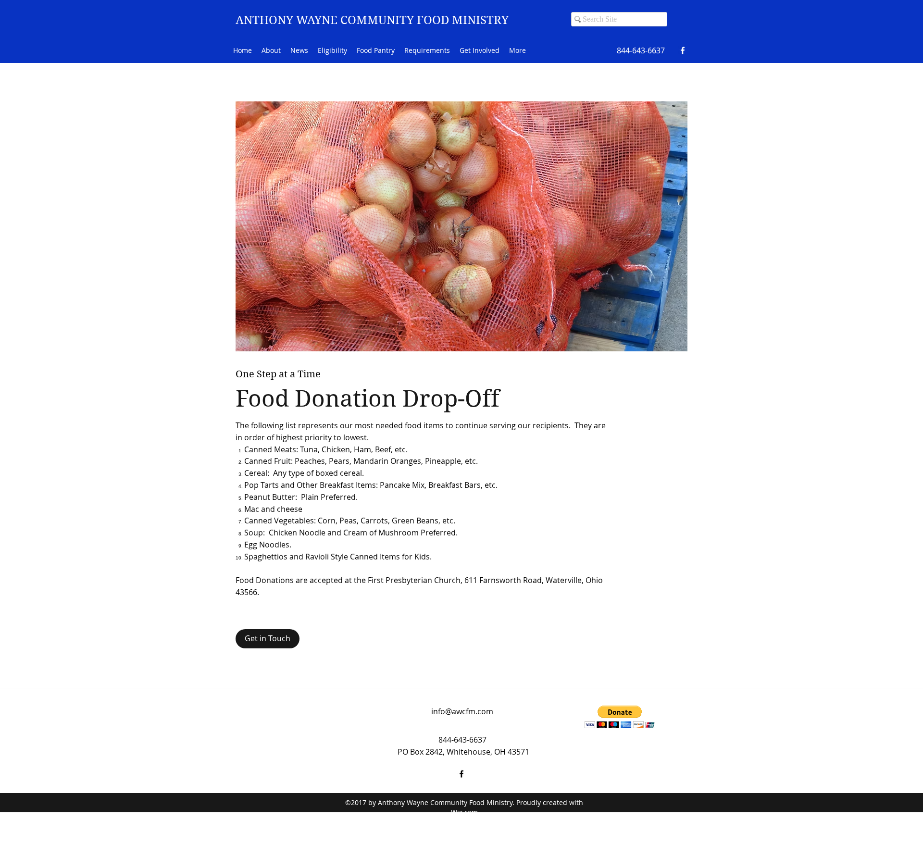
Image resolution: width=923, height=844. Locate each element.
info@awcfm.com (462, 711)
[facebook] (682, 50)
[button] (620, 717)
